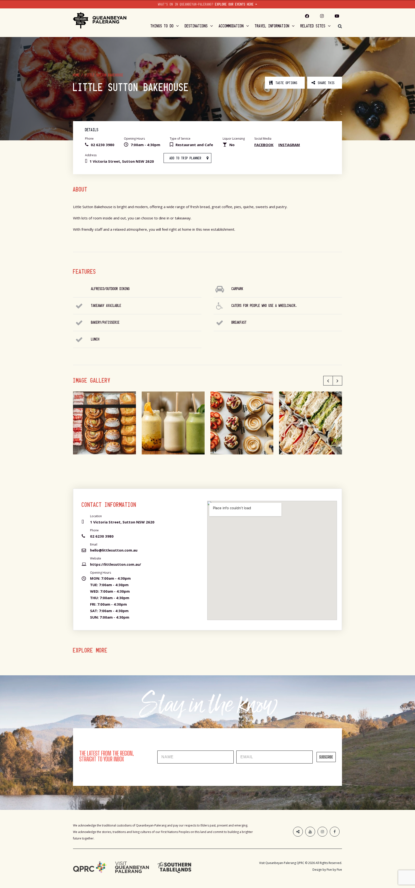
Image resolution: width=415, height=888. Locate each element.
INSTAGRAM (289, 144)
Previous (328, 380)
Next (337, 380)
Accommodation (231, 26)
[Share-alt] (298, 832)
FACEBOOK (264, 144)
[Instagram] (322, 16)
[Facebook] (335, 832)
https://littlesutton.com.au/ (115, 564)
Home (76, 75)
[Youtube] (337, 16)
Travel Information (272, 26)
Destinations (196, 26)
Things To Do (162, 26)
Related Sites (312, 26)
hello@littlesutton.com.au (113, 550)
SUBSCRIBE (326, 757)
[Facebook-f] (307, 16)
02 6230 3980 (102, 536)
